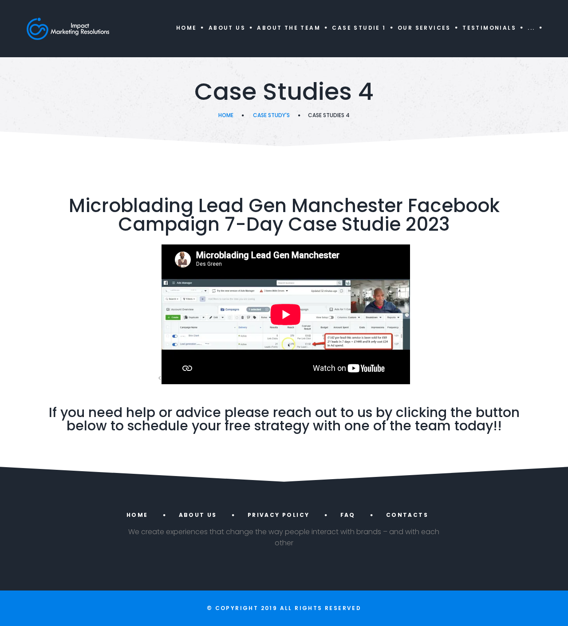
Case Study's (271, 115)
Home (186, 27)
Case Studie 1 (359, 27)
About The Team (288, 27)
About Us (227, 27)
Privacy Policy (279, 515)
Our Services (424, 27)
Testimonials (489, 27)
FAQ (347, 515)
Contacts (407, 515)
